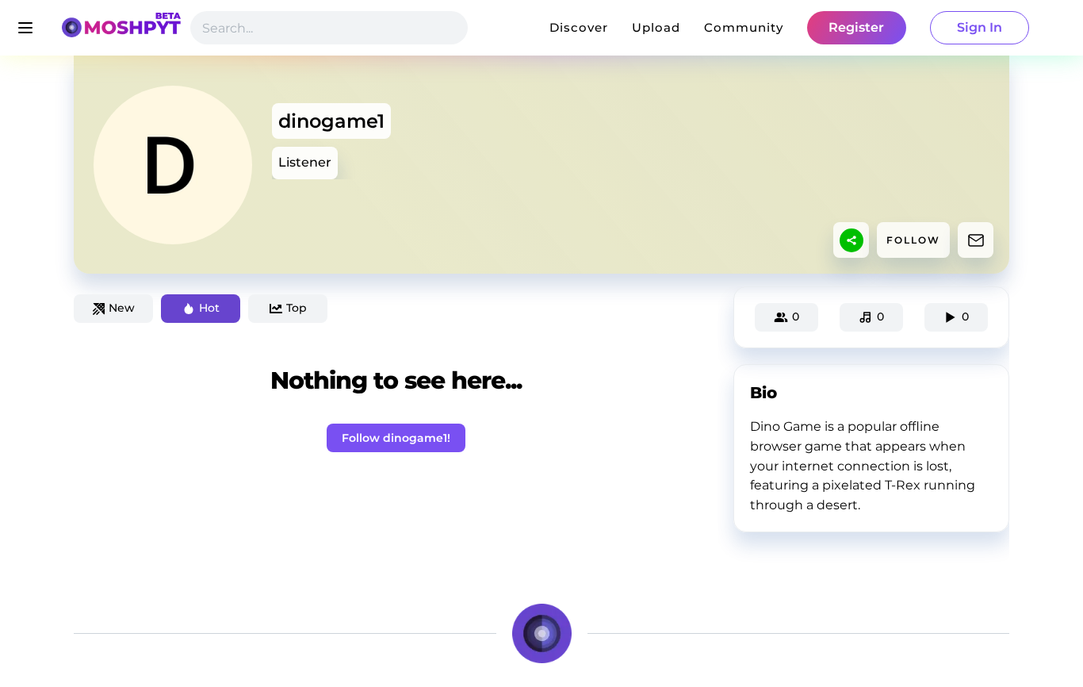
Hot (209, 308)
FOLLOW (913, 240)
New (122, 308)
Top (296, 308)
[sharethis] (851, 240)
